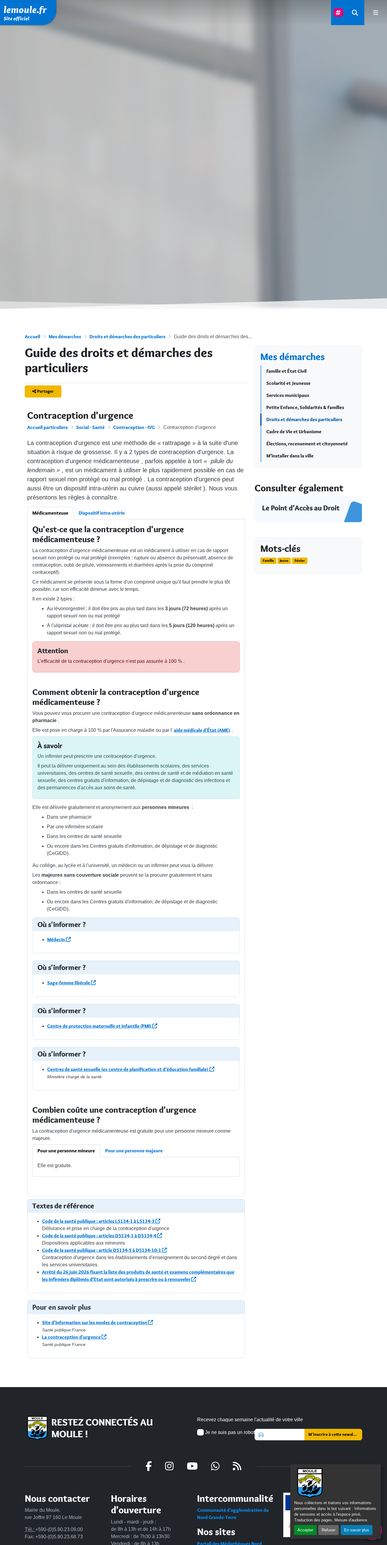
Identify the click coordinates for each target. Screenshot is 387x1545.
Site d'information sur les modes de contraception (95, 1322)
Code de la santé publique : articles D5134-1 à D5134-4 (99, 1236)
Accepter (305, 1530)
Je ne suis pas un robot (229, 1432)
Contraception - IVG (134, 427)
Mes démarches (65, 336)
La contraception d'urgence (72, 1337)
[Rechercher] (355, 12)
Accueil (32, 336)
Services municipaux (287, 395)
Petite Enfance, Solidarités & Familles (305, 407)
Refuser (328, 1530)
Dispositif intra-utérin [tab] (102, 513)
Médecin (56, 939)
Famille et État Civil (286, 371)
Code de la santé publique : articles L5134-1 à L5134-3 (98, 1221)
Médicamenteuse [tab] (50, 513)
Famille (268, 560)
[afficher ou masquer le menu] (375, 12)
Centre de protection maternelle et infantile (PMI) (99, 1026)
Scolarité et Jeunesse (288, 383)
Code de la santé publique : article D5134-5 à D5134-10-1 (102, 1250)
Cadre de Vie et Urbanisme (293, 431)
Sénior (299, 560)
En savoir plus (356, 1530)
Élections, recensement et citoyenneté (307, 444)
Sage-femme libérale (69, 983)
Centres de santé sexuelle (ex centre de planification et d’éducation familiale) (128, 1069)
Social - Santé (90, 427)
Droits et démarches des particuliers (127, 336)
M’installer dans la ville (290, 456)
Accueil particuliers (47, 427)
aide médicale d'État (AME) (202, 730)
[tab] (66, 1150)
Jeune (284, 560)
